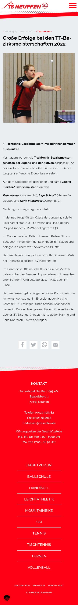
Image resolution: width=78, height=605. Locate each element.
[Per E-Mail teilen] (55, 345)
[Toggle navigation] (72, 5)
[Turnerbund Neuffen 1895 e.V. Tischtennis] (24, 5)
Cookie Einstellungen (39, 592)
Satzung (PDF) (22, 585)
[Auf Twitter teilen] (33, 345)
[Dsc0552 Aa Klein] (39, 88)
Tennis (39, 533)
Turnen (39, 556)
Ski (39, 522)
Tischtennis (39, 544)
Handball (39, 488)
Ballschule (39, 476)
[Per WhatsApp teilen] (44, 345)
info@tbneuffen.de (43, 423)
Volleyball (39, 567)
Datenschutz (56, 585)
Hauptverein (39, 465)
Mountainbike (39, 510)
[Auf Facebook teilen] (23, 345)
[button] (7, 598)
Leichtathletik (39, 499)
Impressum (39, 585)
